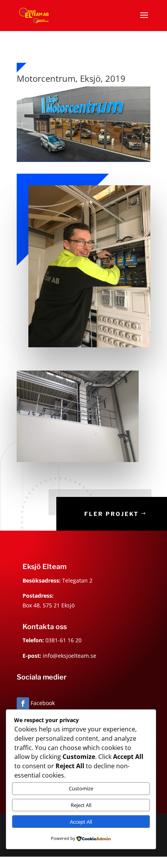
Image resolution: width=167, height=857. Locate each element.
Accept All (81, 821)
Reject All (81, 805)
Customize (81, 788)
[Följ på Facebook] (23, 703)
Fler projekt (111, 513)
